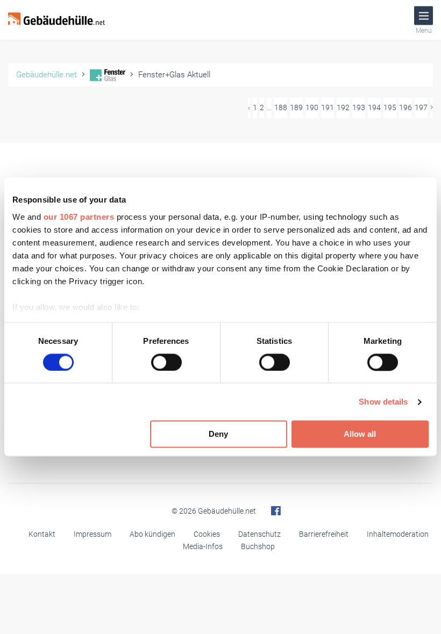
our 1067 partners (79, 216)
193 (358, 107)
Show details (383, 401)
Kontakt (42, 534)
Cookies (207, 534)
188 (280, 107)
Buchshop (258, 546)
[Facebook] (276, 511)
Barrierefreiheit (323, 534)
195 (389, 107)
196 (405, 107)
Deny (218, 434)
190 (311, 107)
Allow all (360, 434)
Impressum (92, 534)
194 (374, 107)
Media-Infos (203, 546)
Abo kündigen (152, 534)
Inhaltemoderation (398, 534)
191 (327, 107)
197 (421, 107)
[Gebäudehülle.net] (56, 20)
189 (296, 107)
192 (343, 107)
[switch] (166, 362)
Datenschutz (259, 534)
